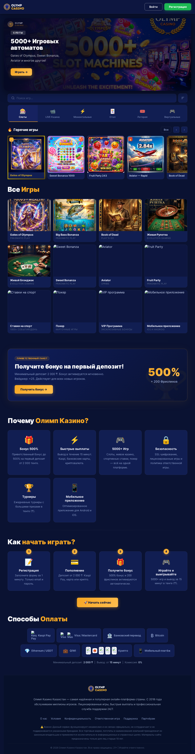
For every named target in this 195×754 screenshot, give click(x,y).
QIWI (69, 650)
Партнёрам (148, 718)
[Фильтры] (182, 98)
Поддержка (131, 718)
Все (166, 129)
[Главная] (14, 6)
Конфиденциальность (78, 718)
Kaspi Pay (44, 635)
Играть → (21, 72)
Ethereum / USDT (39, 650)
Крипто (123, 650)
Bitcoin (157, 635)
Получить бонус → (33, 389)
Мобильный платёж (154, 650)
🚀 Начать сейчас (97, 602)
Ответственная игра (107, 718)
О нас (43, 718)
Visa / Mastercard (85, 635)
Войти (153, 6)
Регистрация (178, 6)
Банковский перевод (124, 635)
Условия (56, 718)
